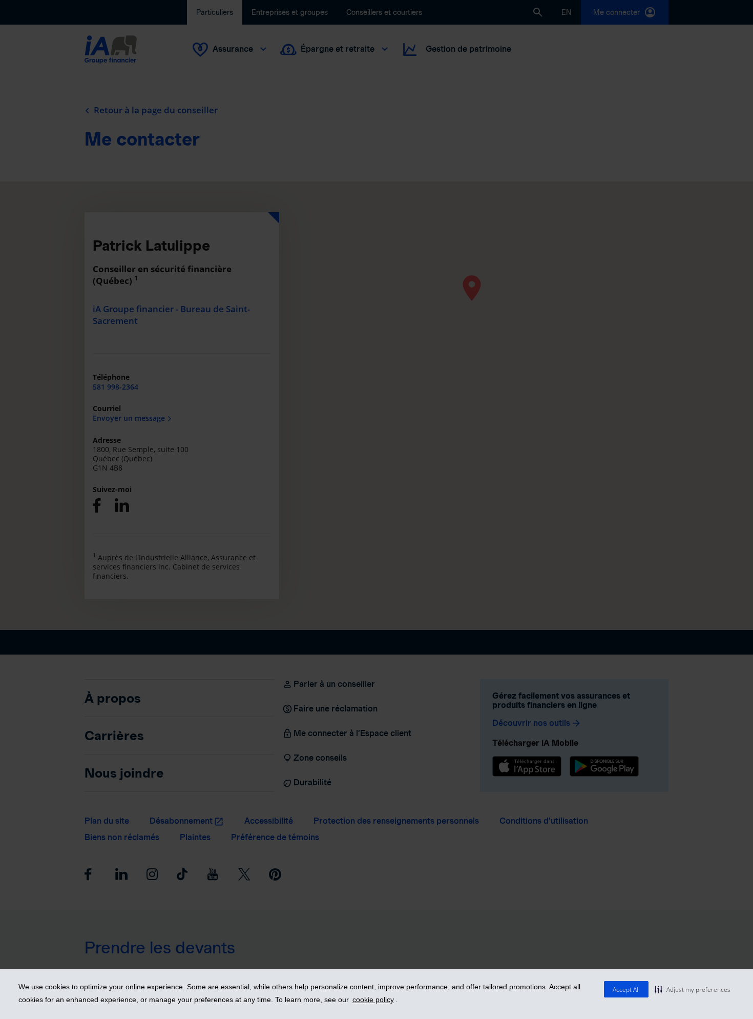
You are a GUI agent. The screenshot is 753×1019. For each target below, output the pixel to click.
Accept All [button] (626, 989)
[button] (693, 989)
